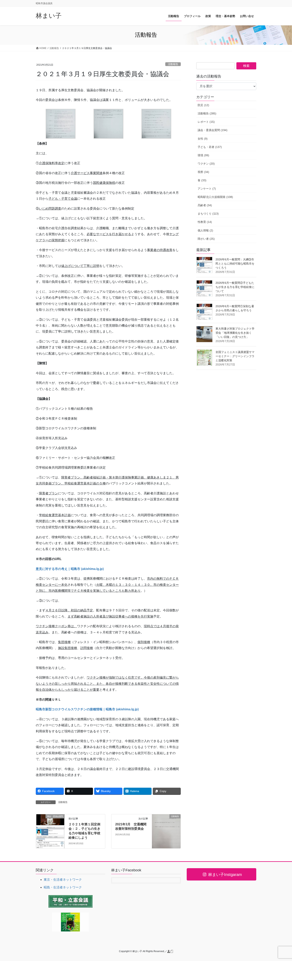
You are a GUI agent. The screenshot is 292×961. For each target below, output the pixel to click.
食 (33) (202, 180)
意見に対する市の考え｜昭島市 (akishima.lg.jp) (70, 569)
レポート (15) (206, 121)
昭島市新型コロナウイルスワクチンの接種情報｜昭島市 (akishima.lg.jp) (87, 709)
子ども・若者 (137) (210, 147)
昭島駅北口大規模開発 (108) (215, 197)
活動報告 (173, 64)
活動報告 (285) (207, 113)
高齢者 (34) (205, 205)
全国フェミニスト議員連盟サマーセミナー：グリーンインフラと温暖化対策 (235, 356)
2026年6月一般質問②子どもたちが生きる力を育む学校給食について (235, 287)
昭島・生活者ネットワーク (63, 887)
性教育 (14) (205, 221)
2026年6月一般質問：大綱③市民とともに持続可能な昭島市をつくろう (235, 263)
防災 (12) (203, 105)
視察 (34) (203, 172)
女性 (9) (203, 138)
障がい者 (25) (206, 238)
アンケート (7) (207, 188)
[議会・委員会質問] (50, 829)
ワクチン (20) (206, 163)
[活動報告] (166, 829)
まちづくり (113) (208, 213)
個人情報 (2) (205, 230)
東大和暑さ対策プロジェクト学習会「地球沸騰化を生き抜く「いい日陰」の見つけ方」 (235, 333)
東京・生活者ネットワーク (63, 879)
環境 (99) (203, 155)
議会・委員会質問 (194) (212, 130)
